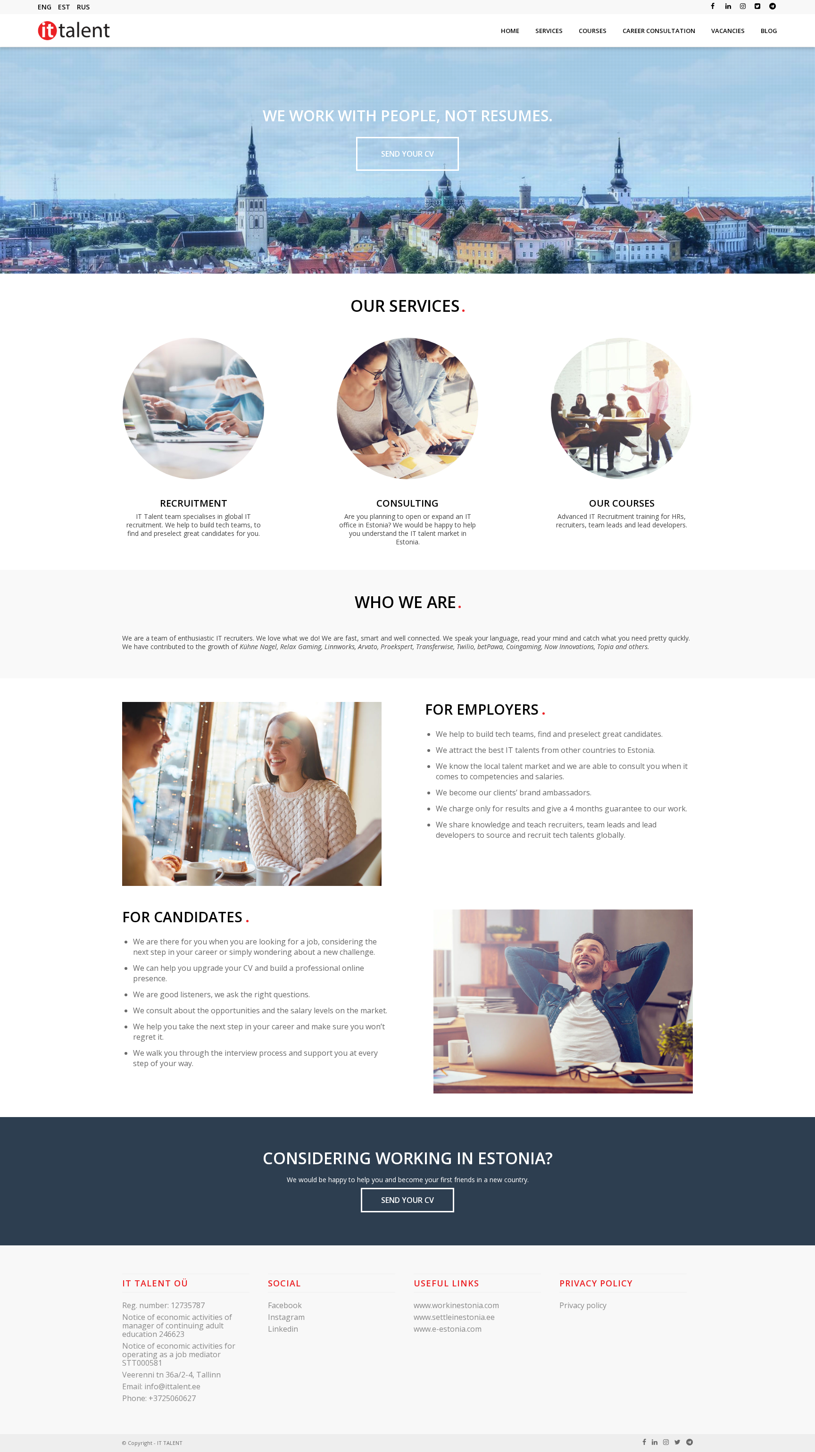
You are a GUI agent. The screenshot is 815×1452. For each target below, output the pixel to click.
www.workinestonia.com (456, 1305)
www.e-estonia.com (448, 1329)
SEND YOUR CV (407, 154)
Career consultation (659, 30)
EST (64, 6)
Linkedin (283, 1329)
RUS (83, 6)
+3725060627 (172, 1398)
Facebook (285, 1305)
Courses (593, 30)
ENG (44, 6)
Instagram (286, 1317)
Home (510, 30)
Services (549, 30)
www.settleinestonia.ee (454, 1317)
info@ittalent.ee (172, 1386)
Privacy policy (583, 1305)
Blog (769, 30)
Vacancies (728, 30)
